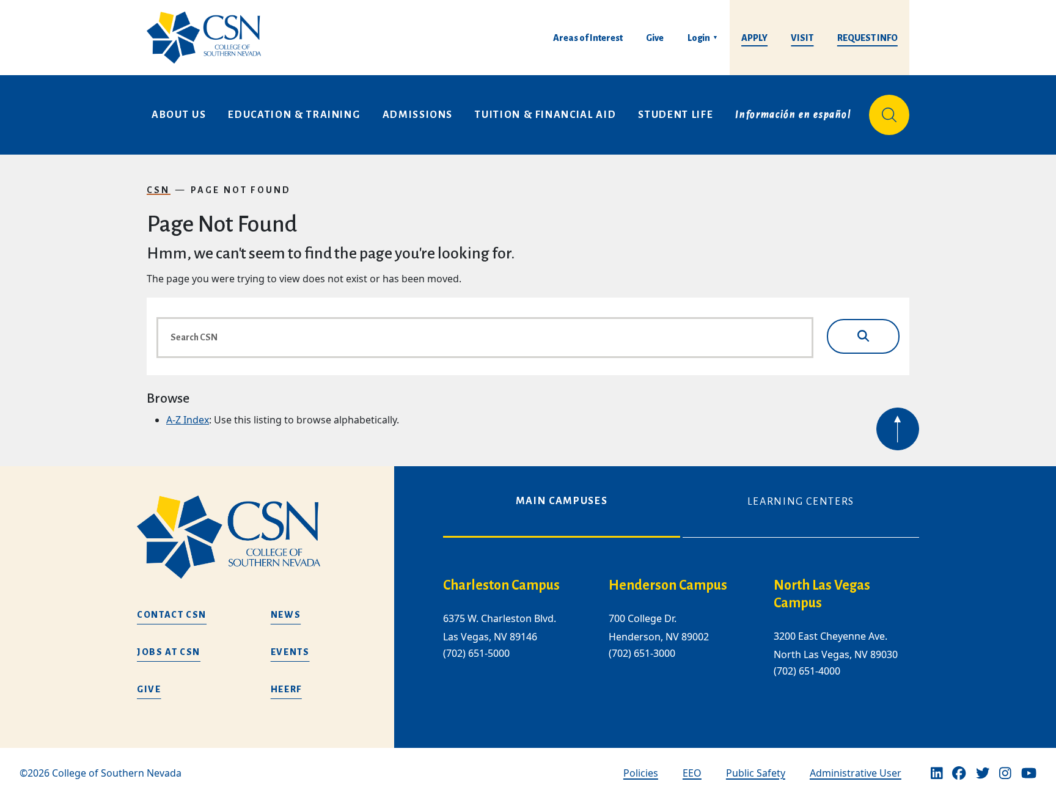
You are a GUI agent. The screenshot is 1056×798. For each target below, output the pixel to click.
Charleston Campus (501, 585)
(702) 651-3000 (642, 653)
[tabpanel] (681, 637)
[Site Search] (889, 115)
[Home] (209, 38)
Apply (754, 38)
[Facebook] (959, 773)
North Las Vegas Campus (822, 594)
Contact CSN (172, 615)
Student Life (675, 114)
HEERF (286, 689)
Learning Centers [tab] (800, 501)
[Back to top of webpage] (897, 429)
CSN (158, 190)
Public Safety (755, 773)
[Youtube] (1028, 773)
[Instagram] (1005, 773)
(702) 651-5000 (476, 653)
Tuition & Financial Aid (545, 114)
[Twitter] (982, 773)
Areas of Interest (588, 38)
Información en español (793, 114)
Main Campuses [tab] (561, 501)
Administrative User (855, 773)
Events (290, 652)
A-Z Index (187, 419)
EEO (692, 773)
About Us (179, 114)
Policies (640, 773)
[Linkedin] (937, 773)
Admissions (418, 114)
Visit (802, 38)
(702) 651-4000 (807, 671)
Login (699, 38)
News (286, 615)
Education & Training (294, 114)
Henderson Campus (668, 585)
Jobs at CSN (168, 652)
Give (655, 38)
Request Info (867, 38)
